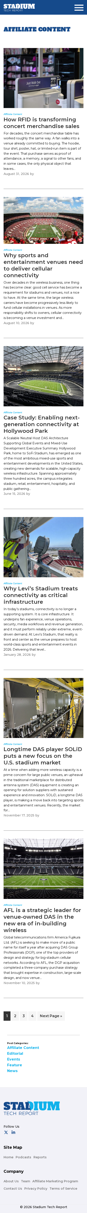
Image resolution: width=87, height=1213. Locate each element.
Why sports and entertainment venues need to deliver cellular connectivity (43, 265)
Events (13, 1059)
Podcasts (23, 1157)
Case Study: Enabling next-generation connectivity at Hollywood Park (42, 424)
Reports (40, 1157)
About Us (11, 1181)
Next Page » (51, 1017)
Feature (14, 1065)
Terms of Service (63, 1189)
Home (8, 1157)
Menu (79, 6)
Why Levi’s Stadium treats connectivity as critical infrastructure (41, 595)
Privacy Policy (35, 1189)
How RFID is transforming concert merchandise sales (41, 122)
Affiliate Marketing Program (55, 1181)
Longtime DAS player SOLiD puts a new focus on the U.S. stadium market (43, 756)
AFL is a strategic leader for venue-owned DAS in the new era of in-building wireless (42, 920)
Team (25, 1181)
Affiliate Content (23, 1048)
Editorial (15, 1053)
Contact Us (13, 1189)
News (12, 1071)
